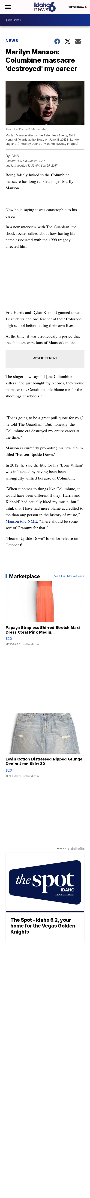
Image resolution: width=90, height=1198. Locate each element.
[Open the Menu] (7, 7)
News (12, 40)
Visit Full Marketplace (69, 576)
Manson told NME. (22, 521)
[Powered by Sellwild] (77, 848)
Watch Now (77, 7)
